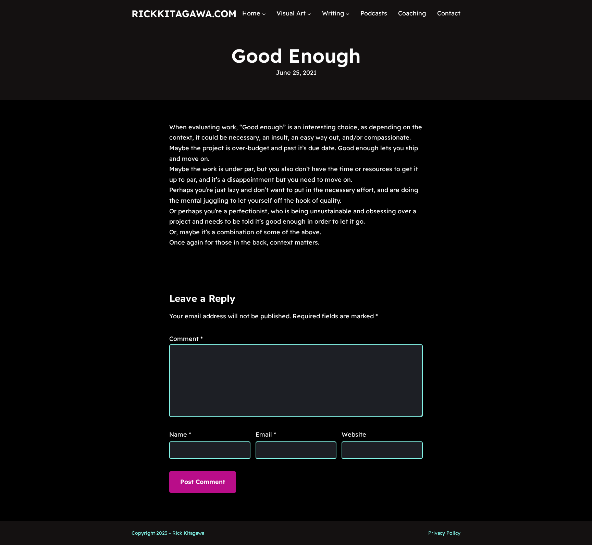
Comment (186, 339)
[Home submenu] (264, 13)
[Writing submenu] (347, 13)
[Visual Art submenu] (309, 13)
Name (180, 434)
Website (354, 434)
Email (266, 434)
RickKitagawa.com (184, 14)
